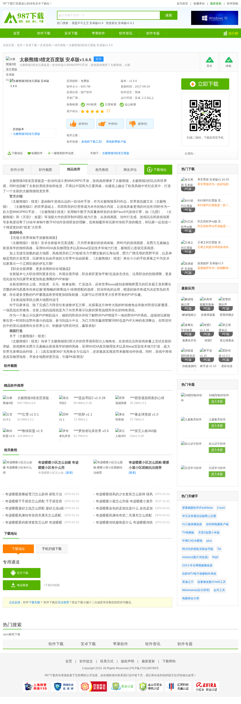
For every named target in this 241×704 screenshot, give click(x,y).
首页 (16, 33)
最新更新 (215, 3)
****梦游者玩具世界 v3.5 (91, 431)
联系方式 (106, 661)
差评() (142, 123)
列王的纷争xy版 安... (210, 221)
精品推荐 (73, 169)
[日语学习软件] (191, 468)
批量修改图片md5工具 (211, 582)
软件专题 (153, 33)
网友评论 (130, 170)
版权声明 (127, 661)
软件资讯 (125, 33)
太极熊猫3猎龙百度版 (26, 134)
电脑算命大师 (190, 598)
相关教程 (101, 170)
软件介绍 (17, 170)
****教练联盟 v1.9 (30, 431)
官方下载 (22, 573)
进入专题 (217, 401)
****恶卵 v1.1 (83, 414)
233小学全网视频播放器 (197, 565)
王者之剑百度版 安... (210, 242)
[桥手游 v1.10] (207, 355)
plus (209, 540)
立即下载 (205, 84)
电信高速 (22, 585)
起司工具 (219, 590)
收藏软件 (37, 153)
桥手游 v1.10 (208, 366)
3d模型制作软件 (219, 395)
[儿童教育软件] (191, 419)
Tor (219, 549)
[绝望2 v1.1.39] (207, 330)
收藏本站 (199, 3)
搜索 (168, 15)
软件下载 (43, 33)
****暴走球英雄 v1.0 (144, 414)
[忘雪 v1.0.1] (9, 419)
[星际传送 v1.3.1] (226, 355)
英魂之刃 (187, 582)
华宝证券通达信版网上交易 (199, 516)
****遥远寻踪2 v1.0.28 (89, 398)
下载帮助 (169, 661)
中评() (112, 123)
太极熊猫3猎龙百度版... (34, 398)
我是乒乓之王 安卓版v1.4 (87, 23)
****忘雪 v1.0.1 (28, 414)
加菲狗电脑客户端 (217, 524)
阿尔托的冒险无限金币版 (197, 549)
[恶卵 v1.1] (65, 419)
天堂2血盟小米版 (209, 532)
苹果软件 (98, 33)
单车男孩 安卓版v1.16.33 (213, 179)
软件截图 (45, 170)
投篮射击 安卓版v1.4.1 (120, 23)
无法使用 (63, 602)
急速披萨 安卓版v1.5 (210, 263)
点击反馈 (14, 602)
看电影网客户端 (116, 141)
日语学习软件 (217, 468)
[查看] (69, 472)
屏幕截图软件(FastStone (197, 507)
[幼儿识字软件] (191, 443)
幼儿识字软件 (217, 443)
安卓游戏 (45, 45)
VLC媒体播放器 (192, 524)
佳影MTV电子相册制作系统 (199, 573)
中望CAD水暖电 (192, 540)
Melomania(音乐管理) (196, 590)
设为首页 (182, 3)
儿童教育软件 (217, 419)
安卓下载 (71, 33)
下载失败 (34, 602)
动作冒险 (60, 45)
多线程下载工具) (91, 141)
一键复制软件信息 (62, 153)
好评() (83, 123)
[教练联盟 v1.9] (9, 436)
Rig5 (215, 557)
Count (221, 507)
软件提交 (86, 661)
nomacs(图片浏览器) (195, 557)
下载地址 (17, 153)
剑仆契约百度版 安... (210, 200)
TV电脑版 (188, 532)
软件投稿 (232, 3)
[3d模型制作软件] (193, 400)
